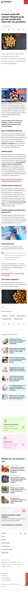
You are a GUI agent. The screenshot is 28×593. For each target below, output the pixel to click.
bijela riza (5, 315)
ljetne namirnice (21, 315)
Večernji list (4, 562)
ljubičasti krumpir (7, 319)
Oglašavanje (4, 573)
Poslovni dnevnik (12, 562)
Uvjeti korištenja (5, 577)
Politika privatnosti (6, 580)
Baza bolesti (4, 552)
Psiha (2, 536)
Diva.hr (19, 562)
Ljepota (3, 539)
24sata (14, 564)
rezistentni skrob (18, 319)
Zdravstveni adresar (6, 549)
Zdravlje (3, 533)
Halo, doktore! (5, 546)
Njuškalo (9, 564)
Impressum (4, 575)
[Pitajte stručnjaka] (27, 579)
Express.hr (9, 566)
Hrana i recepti (5, 543)
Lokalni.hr (3, 564)
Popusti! (19, 564)
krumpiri (7, 107)
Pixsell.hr (3, 566)
